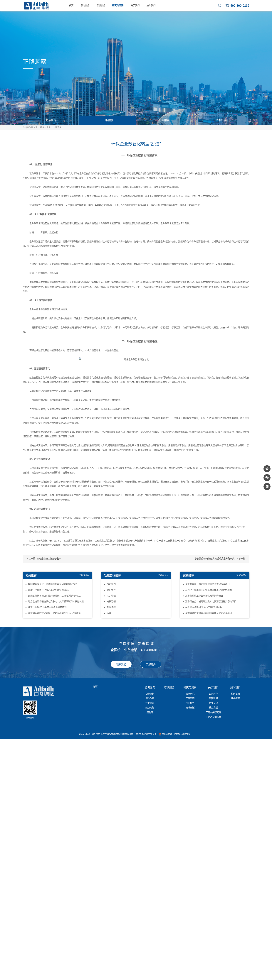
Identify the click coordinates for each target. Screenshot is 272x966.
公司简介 (213, 694)
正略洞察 (108, 120)
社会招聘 (235, 698)
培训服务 (100, 5)
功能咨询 (149, 694)
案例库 (150, 712)
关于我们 (135, 5)
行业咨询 (149, 703)
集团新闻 (213, 698)
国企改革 (149, 698)
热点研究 (51, 120)
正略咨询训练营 (213, 717)
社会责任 (213, 707)
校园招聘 (235, 694)
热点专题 (149, 707)
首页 (71, 5)
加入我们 (151, 5)
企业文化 (213, 703)
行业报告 (164, 120)
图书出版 (221, 120)
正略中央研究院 (213, 712)
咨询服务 (84, 5)
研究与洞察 (117, 5)
